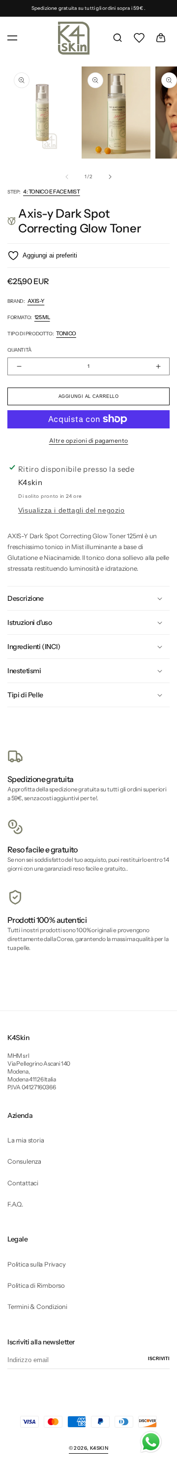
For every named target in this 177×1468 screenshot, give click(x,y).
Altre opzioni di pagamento (88, 440)
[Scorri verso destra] (110, 177)
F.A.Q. (15, 1204)
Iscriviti (159, 1358)
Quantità (19, 350)
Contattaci (22, 1183)
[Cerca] (117, 38)
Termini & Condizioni (37, 1306)
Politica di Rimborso (36, 1285)
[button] (12, 38)
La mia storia (25, 1140)
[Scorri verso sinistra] (67, 177)
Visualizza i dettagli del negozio (71, 510)
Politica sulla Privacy (36, 1264)
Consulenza (24, 1161)
